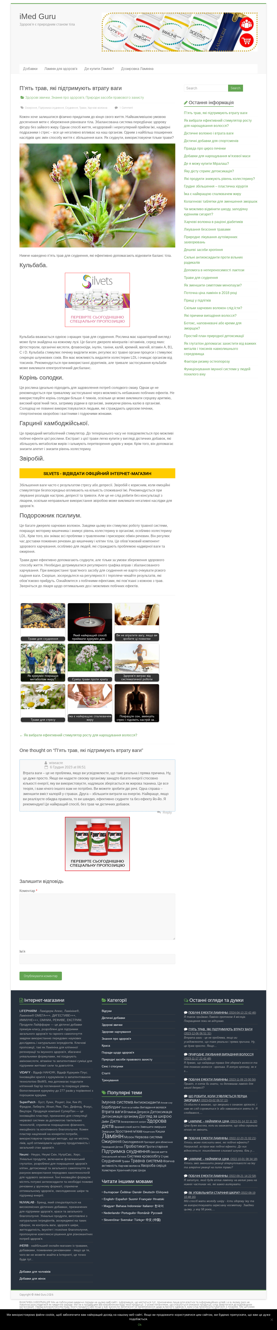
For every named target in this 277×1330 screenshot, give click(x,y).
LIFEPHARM (28, 1011)
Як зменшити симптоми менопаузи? (213, 285)
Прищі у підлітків (197, 300)
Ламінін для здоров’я (60, 69)
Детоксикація (161, 1112)
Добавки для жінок (32, 1278)
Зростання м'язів (128, 1131)
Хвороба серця (153, 1166)
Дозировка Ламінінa (137, 69)
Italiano (148, 1206)
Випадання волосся (153, 1107)
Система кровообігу (143, 1156)
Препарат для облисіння (158, 1142)
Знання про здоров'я (67, 97)
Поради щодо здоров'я (118, 1052)
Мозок (129, 1137)
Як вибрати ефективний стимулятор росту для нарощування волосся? (78, 735)
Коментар (28, 891)
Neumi (23, 1154)
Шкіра (142, 1170)
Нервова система (148, 1137)
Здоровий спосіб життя (127, 1127)
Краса (106, 1045)
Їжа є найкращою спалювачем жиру (212, 194)
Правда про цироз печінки (205, 148)
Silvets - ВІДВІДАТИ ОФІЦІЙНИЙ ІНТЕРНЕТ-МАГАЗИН (97, 473)
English (109, 1199)
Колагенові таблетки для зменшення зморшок (220, 201)
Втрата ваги (112, 1111)
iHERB (23, 1245)
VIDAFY (24, 1072)
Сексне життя (158, 1152)
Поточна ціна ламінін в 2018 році (210, 293)
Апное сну (166, 1102)
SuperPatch (27, 1102)
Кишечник (149, 1131)
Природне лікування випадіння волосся (220, 1054)
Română (143, 1213)
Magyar (109, 1206)
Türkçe (139, 1220)
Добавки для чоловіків (34, 1271)
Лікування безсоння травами (207, 229)
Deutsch (148, 1192)
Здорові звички (37, 97)
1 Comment (126, 107)
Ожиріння (31, 107)
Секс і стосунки (112, 1066)
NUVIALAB (26, 1202)
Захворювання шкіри (133, 1121)
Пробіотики (134, 1146)
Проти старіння (156, 1146)
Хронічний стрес (127, 1170)
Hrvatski (158, 1199)
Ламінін (113, 1136)
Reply (167, 812)
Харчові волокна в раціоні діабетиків (213, 222)
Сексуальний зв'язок (114, 1156)
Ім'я (22, 951)
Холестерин (109, 1170)
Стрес (165, 1156)
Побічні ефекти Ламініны (208, 1012)
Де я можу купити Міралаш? (206, 163)
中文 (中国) (153, 1220)
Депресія (143, 1112)
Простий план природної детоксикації (214, 336)
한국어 (159, 1206)
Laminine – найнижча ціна (208, 1121)
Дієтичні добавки (113, 1018)
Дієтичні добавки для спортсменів (211, 141)
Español (121, 1199)
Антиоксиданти (147, 1102)
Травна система (146, 1160)
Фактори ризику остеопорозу (207, 361)
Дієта (115, 1121)
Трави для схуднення (201, 278)
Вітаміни (130, 1112)
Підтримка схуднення (51, 107)
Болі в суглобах (131, 1107)
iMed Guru (37, 16)
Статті (106, 1073)
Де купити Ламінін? (99, 69)
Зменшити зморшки (153, 1126)
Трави (82, 107)
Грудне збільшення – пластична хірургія (216, 186)
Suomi (133, 1199)
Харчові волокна (97, 107)
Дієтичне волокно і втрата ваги (209, 133)
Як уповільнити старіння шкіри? (214, 1192)
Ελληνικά (162, 1192)
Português (128, 1213)
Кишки (160, 1131)
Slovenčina (111, 1220)
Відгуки (107, 1011)
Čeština (125, 1192)
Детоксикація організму (120, 1116)
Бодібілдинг (111, 1107)
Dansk (136, 1192)
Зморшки (108, 1131)
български (111, 1192)
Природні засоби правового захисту (115, 97)
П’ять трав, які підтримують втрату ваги (215, 113)
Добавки (30, 69)
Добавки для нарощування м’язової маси (217, 156)
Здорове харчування (116, 1031)
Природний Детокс (112, 1146)
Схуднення (71, 107)
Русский (156, 1213)
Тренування (110, 1080)
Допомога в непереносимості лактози (214, 270)
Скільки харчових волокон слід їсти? (213, 308)
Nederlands (111, 1213)
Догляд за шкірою (155, 1116)
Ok (140, 1324)
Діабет (105, 1121)
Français (145, 1199)
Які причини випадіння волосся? (210, 315)
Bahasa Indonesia (128, 1206)
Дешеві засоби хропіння (203, 250)
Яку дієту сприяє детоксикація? (209, 171)
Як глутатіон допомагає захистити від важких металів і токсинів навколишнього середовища (220, 349)
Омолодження (132, 1142)
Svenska (126, 1220)
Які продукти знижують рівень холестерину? (219, 179)
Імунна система (117, 1102)
